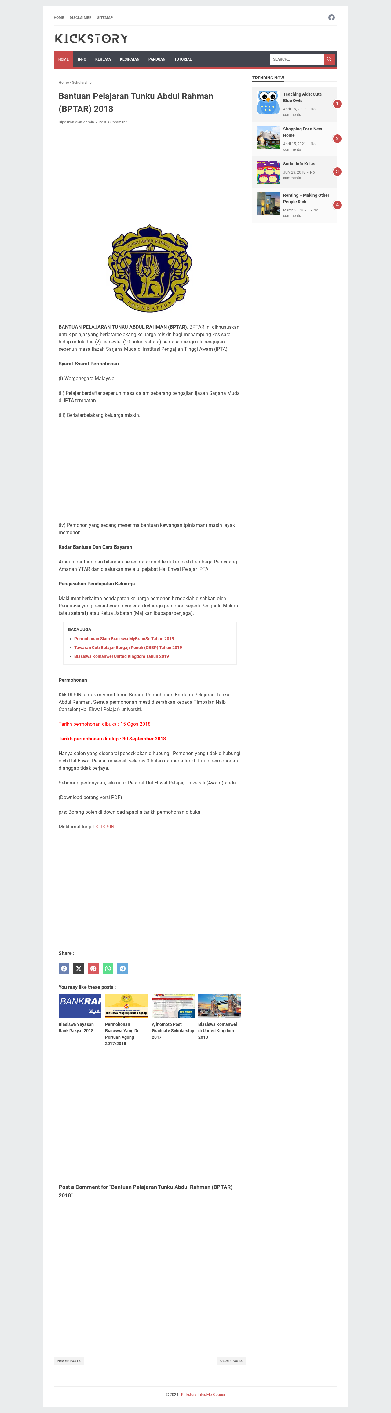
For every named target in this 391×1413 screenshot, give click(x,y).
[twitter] (78, 968)
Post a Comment (113, 122)
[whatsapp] (108, 968)
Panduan (156, 59)
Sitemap (105, 18)
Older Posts (231, 1361)
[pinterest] (93, 968)
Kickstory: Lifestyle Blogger (203, 1395)
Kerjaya (103, 59)
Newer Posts (69, 1361)
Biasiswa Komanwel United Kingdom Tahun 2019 (121, 656)
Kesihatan (129, 59)
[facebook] (64, 968)
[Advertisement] (150, 175)
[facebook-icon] (331, 18)
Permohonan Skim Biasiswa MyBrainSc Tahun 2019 (124, 638)
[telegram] (122, 968)
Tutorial (183, 59)
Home (59, 18)
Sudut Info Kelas (299, 163)
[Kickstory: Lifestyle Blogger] (91, 38)
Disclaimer (81, 18)
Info (82, 59)
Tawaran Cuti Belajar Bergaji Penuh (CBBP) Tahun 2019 (128, 647)
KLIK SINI (105, 827)
